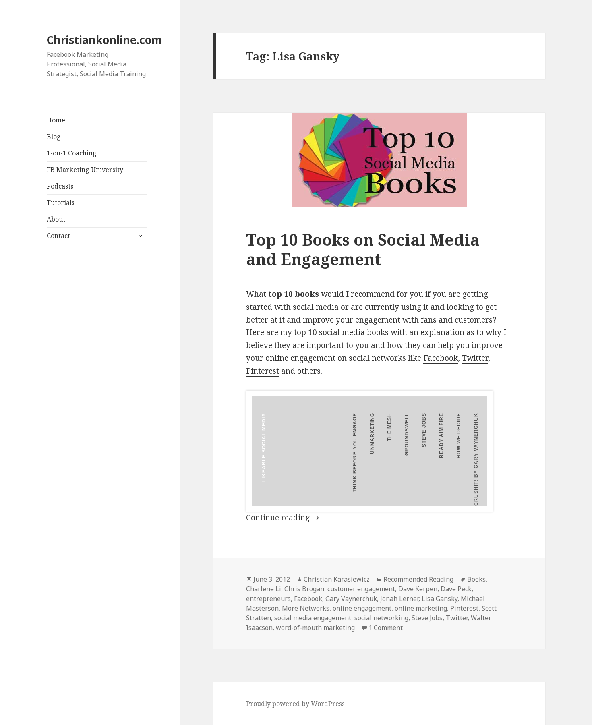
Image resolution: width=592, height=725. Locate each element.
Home (56, 120)
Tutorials (61, 202)
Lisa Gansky (439, 598)
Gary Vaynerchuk (351, 598)
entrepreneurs (268, 598)
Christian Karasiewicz (337, 579)
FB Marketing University (85, 169)
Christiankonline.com (104, 39)
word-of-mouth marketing (315, 627)
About (56, 219)
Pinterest (262, 371)
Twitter (475, 358)
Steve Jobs (427, 617)
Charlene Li (263, 588)
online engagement (362, 608)
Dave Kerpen (417, 588)
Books (476, 579)
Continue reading (283, 517)
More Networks (305, 608)
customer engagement (361, 588)
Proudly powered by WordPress (295, 703)
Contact (58, 235)
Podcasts (60, 186)
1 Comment (385, 627)
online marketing (421, 608)
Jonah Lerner (399, 598)
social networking (381, 617)
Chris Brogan (304, 588)
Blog (54, 136)
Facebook (440, 358)
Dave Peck (456, 588)
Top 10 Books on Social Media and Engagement (363, 249)
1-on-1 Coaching (72, 153)
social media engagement (312, 617)
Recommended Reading (418, 579)
